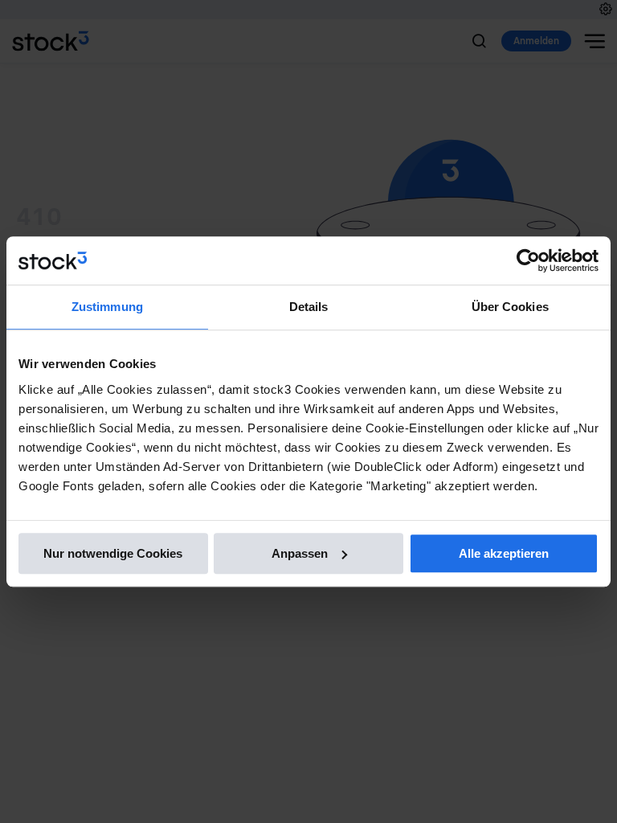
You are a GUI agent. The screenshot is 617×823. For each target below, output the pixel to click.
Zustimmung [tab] (107, 306)
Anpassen (300, 553)
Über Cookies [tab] (510, 306)
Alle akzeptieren (504, 553)
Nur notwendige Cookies (112, 553)
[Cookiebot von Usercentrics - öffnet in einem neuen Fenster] (528, 260)
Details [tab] (309, 306)
